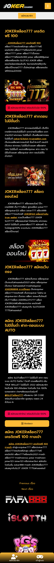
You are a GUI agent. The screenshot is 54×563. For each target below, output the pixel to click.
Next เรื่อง (27, 489)
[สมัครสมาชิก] (14, 557)
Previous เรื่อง (27, 483)
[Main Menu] (48, 6)
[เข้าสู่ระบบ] (40, 557)
